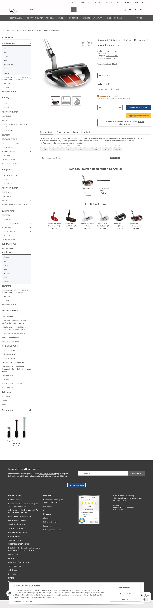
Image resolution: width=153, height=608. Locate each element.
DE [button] (72, 2)
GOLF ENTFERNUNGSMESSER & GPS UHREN (15, 125)
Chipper (7, 48)
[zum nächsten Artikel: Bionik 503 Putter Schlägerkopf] (149, 30)
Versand (116, 89)
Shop (4, 404)
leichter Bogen (115, 158)
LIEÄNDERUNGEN (8, 354)
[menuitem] (16, 18)
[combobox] (124, 75)
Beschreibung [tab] (46, 132)
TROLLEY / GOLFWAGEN (10, 143)
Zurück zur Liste (8, 30)
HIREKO (5, 400)
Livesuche (47, 514)
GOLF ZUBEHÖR (7, 147)
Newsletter (6, 396)
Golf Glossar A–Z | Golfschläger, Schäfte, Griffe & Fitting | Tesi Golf (14, 328)
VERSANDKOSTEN (8, 388)
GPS (117, 2)
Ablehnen (125, 599)
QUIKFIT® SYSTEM (8, 131)
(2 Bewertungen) (113, 45)
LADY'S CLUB (6, 116)
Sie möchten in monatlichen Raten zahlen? (124, 123)
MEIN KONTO (98, 2)
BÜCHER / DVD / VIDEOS (10, 164)
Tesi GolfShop (84, 2)
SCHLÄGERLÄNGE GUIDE (11, 342)
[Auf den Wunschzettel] (89, 43)
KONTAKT (5, 380)
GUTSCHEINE (6, 155)
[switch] (145, 599)
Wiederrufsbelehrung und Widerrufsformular (53, 501)
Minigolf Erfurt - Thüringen (123, 507)
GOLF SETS (6, 135)
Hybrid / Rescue (9, 65)
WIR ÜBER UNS (7, 375)
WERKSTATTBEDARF (9, 92)
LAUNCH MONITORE (9, 175)
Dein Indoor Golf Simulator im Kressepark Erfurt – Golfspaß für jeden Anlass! (16, 369)
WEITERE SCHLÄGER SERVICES (13, 362)
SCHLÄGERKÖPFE (112, 56)
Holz (5, 60)
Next (25, 433)
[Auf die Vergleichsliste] (83, 43)
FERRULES (5, 88)
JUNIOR (4, 120)
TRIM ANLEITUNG (8, 358)
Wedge (6, 73)
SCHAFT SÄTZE (7, 83)
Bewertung (139, 2)
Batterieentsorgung (50, 522)
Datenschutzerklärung (47, 474)
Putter (6, 69)
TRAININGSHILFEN (8, 160)
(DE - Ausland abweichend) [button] (121, 98)
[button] (125, 10)
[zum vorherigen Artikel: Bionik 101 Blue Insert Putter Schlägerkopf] (144, 30)
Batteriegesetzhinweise (52, 530)
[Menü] (149, 593)
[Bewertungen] (16, 443)
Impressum (17, 601)
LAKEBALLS (127, 2)
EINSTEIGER (6, 192)
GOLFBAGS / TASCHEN (10, 139)
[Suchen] (73, 9)
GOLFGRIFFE (6, 286)
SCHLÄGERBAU (7, 248)
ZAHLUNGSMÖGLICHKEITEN (12, 384)
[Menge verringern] (100, 107)
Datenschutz (28, 601)
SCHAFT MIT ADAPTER (10, 112)
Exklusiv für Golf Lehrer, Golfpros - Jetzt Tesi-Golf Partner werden (14, 322)
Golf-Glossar (6, 392)
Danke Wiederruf (8, 316)
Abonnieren (136, 473)
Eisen (6, 56)
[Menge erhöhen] (119, 107)
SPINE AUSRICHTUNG (10, 346)
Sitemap (46, 518)
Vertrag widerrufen (76, 485)
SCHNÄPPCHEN (7, 104)
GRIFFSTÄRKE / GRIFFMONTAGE (13, 334)
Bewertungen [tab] (63, 132)
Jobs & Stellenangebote (10, 338)
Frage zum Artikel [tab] (81, 132)
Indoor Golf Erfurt (120, 510)
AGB (44, 510)
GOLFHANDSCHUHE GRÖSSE (12, 350)
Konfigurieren (125, 593)
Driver (6, 52)
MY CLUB (109, 2)
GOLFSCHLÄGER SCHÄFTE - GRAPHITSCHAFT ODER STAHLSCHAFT (15, 78)
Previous (7, 433)
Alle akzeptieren (125, 588)
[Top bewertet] (30, 410)
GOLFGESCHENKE (8, 151)
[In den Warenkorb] (42, 38)
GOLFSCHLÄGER (8, 108)
